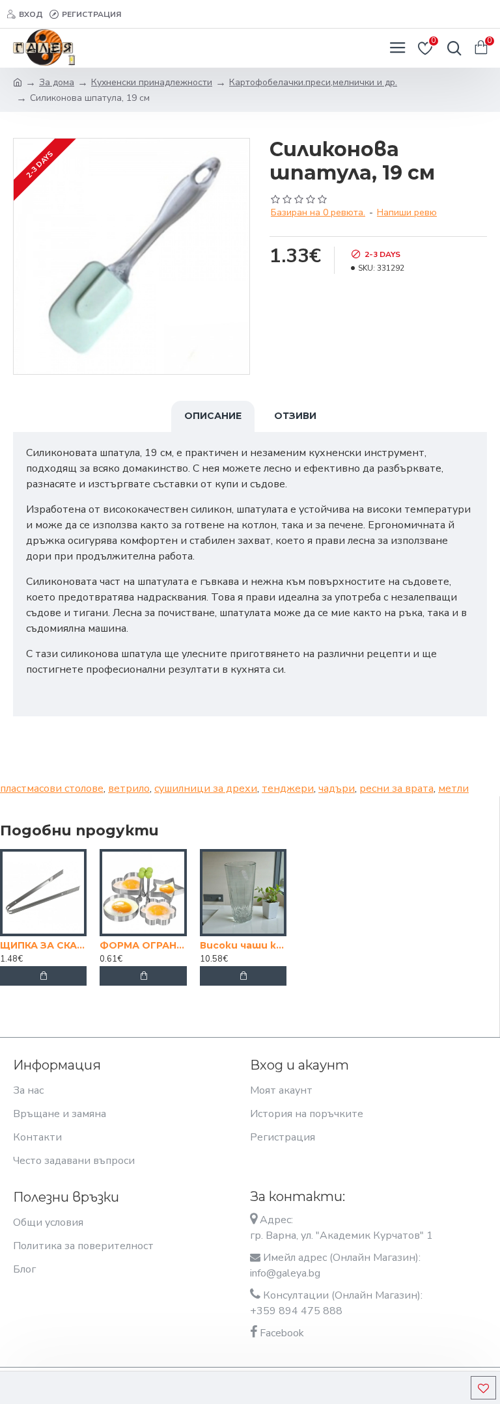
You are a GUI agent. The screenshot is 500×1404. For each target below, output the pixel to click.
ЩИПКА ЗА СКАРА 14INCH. (43, 945)
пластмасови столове (52, 788)
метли (453, 788)
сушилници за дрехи (205, 788)
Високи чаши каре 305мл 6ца (243, 945)
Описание (213, 416)
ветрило (129, 788)
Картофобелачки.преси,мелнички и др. (313, 82)
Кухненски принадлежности (151, 82)
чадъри (336, 788)
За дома (56, 82)
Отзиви (295, 416)
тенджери (288, 788)
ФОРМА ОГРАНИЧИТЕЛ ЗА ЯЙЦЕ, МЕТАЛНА (143, 945)
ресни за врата (396, 788)
